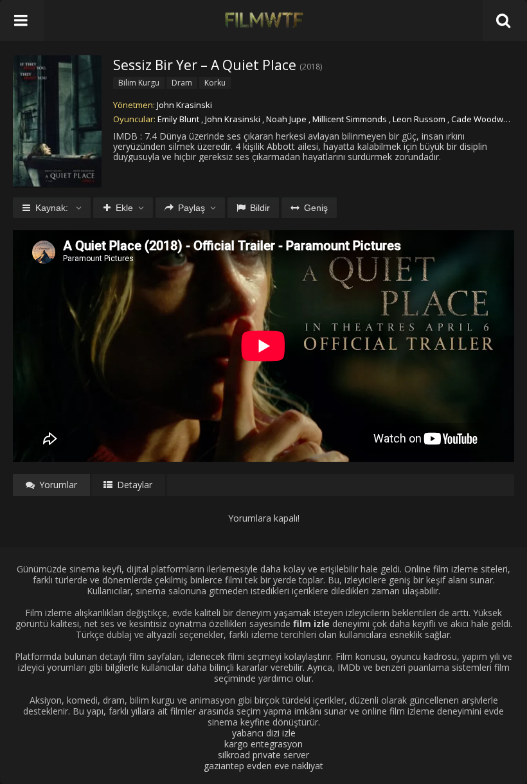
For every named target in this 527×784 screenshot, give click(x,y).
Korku (215, 82)
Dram (182, 82)
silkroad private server (263, 755)
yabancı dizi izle (264, 733)
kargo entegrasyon (263, 744)
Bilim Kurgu (138, 82)
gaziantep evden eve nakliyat (263, 766)
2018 (311, 66)
